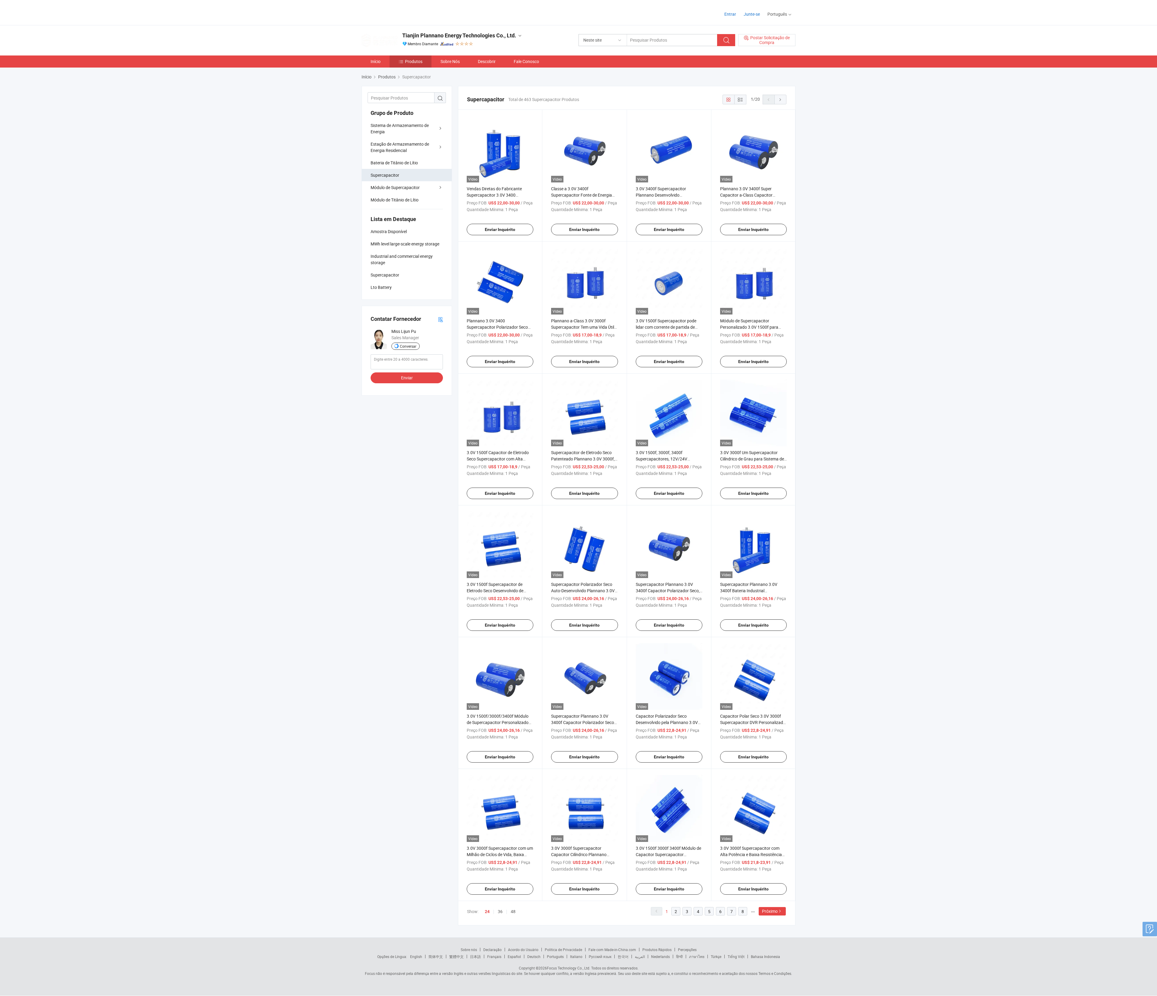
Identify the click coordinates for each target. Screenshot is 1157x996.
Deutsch (534, 956)
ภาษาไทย (696, 956)
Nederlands (660, 956)
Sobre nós (469, 949)
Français (494, 956)
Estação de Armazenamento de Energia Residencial (400, 147)
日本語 (475, 956)
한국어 (623, 956)
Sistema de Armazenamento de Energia (400, 128)
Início (376, 61)
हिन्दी (679, 956)
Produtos (413, 61)
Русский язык (600, 956)
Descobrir (487, 61)
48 (513, 911)
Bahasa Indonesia (765, 956)
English (416, 956)
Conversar (408, 346)
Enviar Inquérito (500, 229)
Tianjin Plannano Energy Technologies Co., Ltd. (459, 35)
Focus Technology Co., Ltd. (568, 968)
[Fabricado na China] (400, 12)
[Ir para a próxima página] (780, 99)
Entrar (730, 14)
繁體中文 (456, 956)
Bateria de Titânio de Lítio (394, 163)
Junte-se (752, 14)
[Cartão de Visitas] (440, 319)
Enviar (407, 378)
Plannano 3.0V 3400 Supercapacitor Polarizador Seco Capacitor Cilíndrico (497, 327)
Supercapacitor (385, 175)
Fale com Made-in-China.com (612, 949)
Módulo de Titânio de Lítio (395, 200)
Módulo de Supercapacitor (395, 187)
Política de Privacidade (563, 949)
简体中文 (435, 956)
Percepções (687, 949)
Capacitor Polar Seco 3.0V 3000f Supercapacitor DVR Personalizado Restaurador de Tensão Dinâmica (752, 722)
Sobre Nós (450, 61)
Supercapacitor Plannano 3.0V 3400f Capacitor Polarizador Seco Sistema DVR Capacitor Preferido (582, 722)
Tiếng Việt (736, 956)
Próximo (770, 911)
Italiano (576, 956)
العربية (640, 956)
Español (514, 956)
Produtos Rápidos (657, 949)
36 (500, 911)
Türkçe (716, 956)
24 (487, 911)
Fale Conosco (526, 61)
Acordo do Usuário (523, 949)
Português (555, 956)
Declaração (492, 949)
